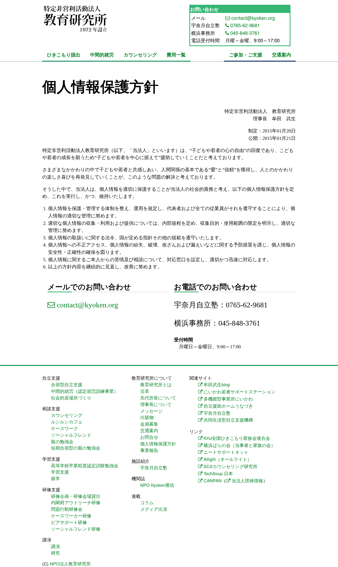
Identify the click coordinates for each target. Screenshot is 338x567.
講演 (55, 546)
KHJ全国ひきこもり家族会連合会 (237, 438)
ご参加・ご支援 (245, 54)
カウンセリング (140, 54)
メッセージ (151, 411)
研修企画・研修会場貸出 (75, 496)
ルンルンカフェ (66, 421)
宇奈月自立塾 (153, 467)
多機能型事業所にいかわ (228, 399)
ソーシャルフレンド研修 (75, 529)
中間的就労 (102, 54)
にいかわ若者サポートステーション (239, 391)
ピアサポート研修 (69, 522)
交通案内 (281, 54)
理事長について (156, 404)
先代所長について (158, 397)
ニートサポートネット (226, 452)
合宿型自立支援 (66, 384)
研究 (55, 553)
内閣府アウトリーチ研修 (75, 502)
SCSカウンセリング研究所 (230, 466)
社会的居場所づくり (71, 397)
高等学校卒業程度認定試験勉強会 (84, 465)
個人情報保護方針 (158, 443)
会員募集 (149, 424)
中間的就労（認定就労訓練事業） (84, 391)
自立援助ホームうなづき (228, 406)
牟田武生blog (217, 384)
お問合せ (149, 437)
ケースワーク (64, 428)
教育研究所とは (156, 384)
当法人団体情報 (247, 480)
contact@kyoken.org (253, 17)
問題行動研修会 (66, 509)
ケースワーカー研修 (71, 515)
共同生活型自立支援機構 (228, 420)
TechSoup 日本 (218, 473)
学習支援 (60, 472)
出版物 (147, 417)
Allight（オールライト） (228, 459)
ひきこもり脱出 (63, 54)
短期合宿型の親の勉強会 (75, 448)
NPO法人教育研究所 (70, 563)
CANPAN (213, 480)
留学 (55, 478)
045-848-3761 (245, 32)
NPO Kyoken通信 (157, 485)
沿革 (144, 391)
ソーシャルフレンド (71, 435)
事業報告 (149, 450)
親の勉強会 (62, 441)
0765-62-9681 (245, 25)
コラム (147, 502)
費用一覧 (176, 54)
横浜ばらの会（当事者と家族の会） (239, 445)
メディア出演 (153, 509)
